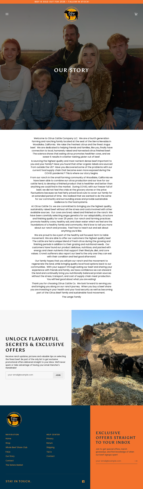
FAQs (8, 452)
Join (58, 375)
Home (8, 438)
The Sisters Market (14, 465)
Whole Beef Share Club (16, 447)
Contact (10, 460)
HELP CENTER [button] (53, 434)
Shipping (50, 447)
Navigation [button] (12, 434)
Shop (8, 443)
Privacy (50, 438)
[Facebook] (83, 481)
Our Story (10, 456)
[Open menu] (10, 14)
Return (50, 443)
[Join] (133, 461)
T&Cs (49, 452)
